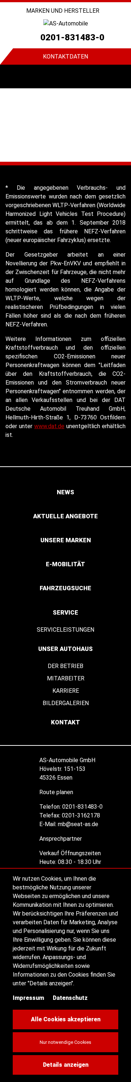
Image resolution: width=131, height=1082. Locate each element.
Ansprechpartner (61, 838)
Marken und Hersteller (63, 10)
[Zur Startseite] (65, 23)
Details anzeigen (65, 1064)
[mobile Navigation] (12, 76)
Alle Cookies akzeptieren (65, 1019)
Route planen (57, 792)
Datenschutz (70, 997)
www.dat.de (49, 426)
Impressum (28, 997)
